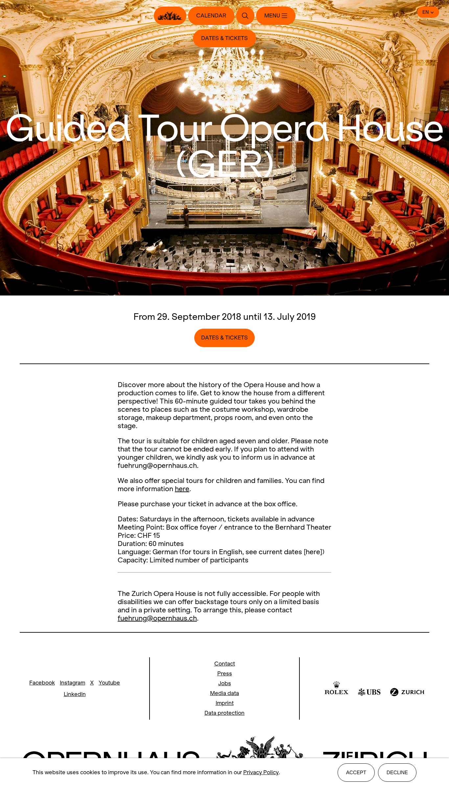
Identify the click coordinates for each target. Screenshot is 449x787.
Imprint (225, 703)
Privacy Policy (261, 772)
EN (425, 12)
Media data (224, 693)
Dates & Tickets (224, 38)
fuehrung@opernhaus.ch (157, 618)
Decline (397, 772)
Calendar (211, 15)
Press (224, 673)
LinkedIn (75, 694)
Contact (224, 664)
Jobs (224, 683)
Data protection (224, 713)
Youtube (109, 683)
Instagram (72, 683)
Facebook (42, 683)
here (182, 488)
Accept (356, 772)
